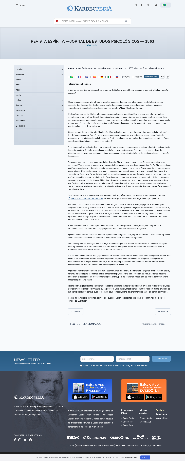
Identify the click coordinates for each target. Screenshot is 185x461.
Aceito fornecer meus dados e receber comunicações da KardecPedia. (116, 365)
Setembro (20, 110)
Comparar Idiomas (151, 77)
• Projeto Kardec (146, 418)
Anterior (76, 311)
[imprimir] (168, 77)
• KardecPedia (127, 418)
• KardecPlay (127, 422)
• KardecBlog (127, 425)
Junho (18, 95)
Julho (18, 100)
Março (19, 79)
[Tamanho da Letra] (162, 77)
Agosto (19, 105)
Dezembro (20, 126)
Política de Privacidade (129, 457)
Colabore (160, 410)
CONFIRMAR (161, 358)
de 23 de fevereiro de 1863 (87, 198)
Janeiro (19, 69)
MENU (22, 5)
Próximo (162, 311)
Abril (18, 85)
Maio (18, 90)
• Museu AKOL (145, 422)
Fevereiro (20, 74)
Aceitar (145, 457)
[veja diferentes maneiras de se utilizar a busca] (57, 21)
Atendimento (162, 414)
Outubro (19, 115)
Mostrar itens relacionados (154, 324)
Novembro (20, 121)
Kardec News (162, 418)
